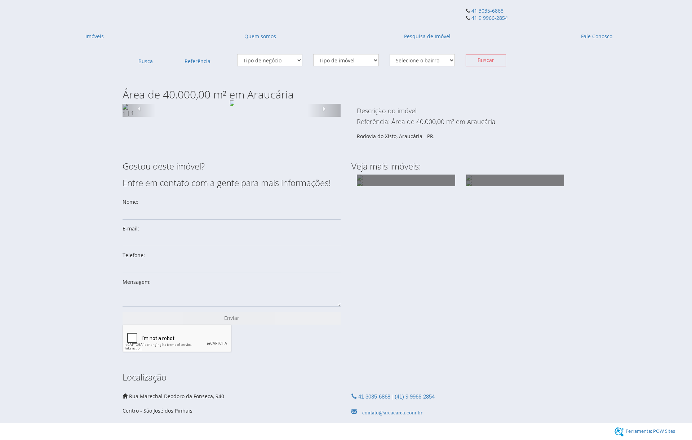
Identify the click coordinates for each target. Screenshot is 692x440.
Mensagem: (137, 281)
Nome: (130, 201)
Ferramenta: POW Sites (650, 431)
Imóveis (94, 36)
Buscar (486, 60)
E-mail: (131, 228)
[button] (139, 110)
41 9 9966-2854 (489, 17)
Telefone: (134, 255)
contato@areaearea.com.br (389, 411)
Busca (145, 61)
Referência (197, 61)
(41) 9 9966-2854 (415, 396)
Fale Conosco (596, 36)
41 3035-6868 (487, 10)
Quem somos (260, 36)
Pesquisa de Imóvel (427, 36)
